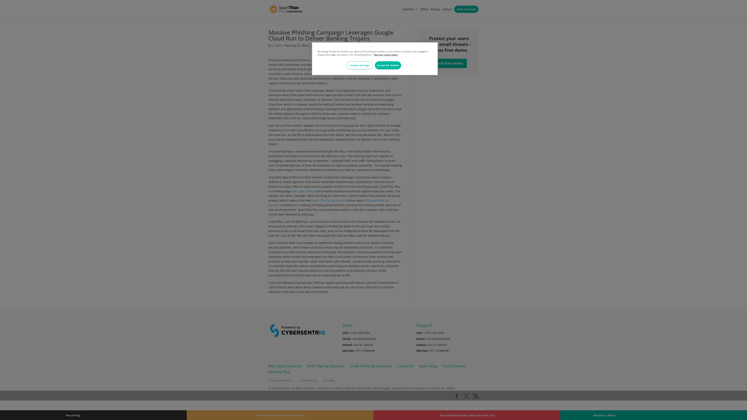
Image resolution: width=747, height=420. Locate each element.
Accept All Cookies (388, 65)
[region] (375, 58)
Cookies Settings (359, 65)
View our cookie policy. (386, 54)
